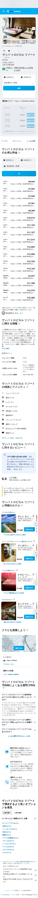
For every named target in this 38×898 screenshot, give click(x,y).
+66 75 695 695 (8, 65)
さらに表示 (5, 348)
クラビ (14, 894)
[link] (14, 534)
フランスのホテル (8, 841)
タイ (13, 890)
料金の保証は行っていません (21, 863)
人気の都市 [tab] (18, 813)
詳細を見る (29, 529)
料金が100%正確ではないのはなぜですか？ (18, 880)
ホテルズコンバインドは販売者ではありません (17, 870)
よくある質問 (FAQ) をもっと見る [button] (19, 736)
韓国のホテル (6, 835)
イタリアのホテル (8, 849)
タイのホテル (6, 852)
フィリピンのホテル (9, 844)
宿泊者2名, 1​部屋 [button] (10, 82)
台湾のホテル (6, 826)
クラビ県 (3, 894)
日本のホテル (6, 832)
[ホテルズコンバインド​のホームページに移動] (13, 11)
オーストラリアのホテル (10, 823)
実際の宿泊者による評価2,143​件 (23, 68)
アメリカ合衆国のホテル (10, 838)
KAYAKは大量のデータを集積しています (17, 875)
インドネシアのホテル (9, 829)
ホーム (7, 890)
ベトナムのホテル (8, 847)
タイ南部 (23, 890)
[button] (3, 11)
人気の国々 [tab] (7, 813)
